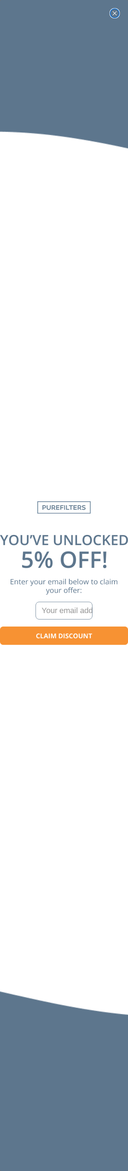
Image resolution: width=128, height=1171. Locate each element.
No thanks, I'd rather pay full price (64, 657)
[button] (64, 636)
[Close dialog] (114, 13)
